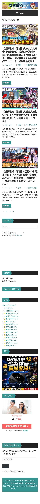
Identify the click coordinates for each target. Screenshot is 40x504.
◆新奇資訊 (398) (11, 332)
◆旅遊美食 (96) (11, 338)
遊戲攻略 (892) (11, 346)
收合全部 (13, 305)
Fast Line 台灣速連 (23, 489)
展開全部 (5, 305)
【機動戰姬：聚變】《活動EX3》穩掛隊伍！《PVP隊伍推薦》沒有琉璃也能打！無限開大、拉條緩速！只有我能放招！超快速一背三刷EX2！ (20, 178)
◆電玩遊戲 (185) (11, 327)
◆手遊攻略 (30, 65)
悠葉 (19, 65)
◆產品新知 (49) (11, 335)
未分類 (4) (9, 308)
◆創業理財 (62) (11, 330)
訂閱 (5, 466)
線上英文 (5, 401)
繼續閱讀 (6, 83)
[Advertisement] (16, 251)
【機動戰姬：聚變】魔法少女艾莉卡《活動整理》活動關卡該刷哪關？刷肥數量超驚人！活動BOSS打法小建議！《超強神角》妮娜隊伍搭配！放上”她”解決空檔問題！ (20, 55)
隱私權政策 (31, 486)
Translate (18, 235)
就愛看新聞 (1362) (12, 311)
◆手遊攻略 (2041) (12, 319)
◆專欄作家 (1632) (12, 313)
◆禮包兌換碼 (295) (12, 316)
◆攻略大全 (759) (11, 343)
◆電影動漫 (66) (11, 340)
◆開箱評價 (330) (11, 324)
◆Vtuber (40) (10, 321)
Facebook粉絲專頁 (11, 289)
